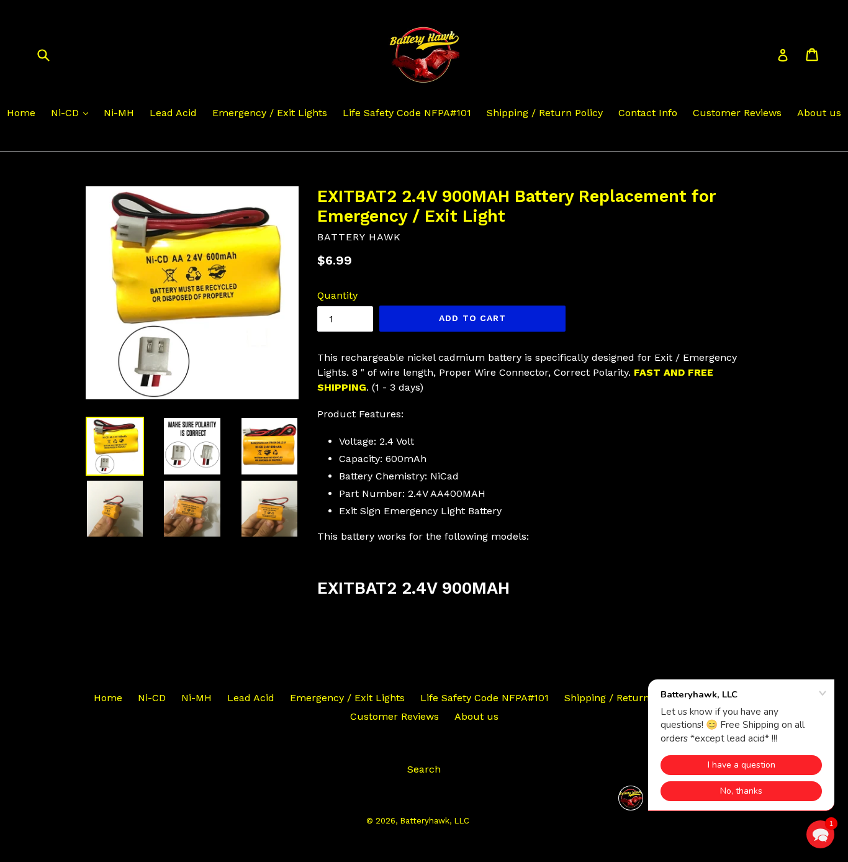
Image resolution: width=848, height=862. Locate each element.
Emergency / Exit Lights (269, 113)
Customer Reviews (737, 113)
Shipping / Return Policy (545, 113)
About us (819, 113)
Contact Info (647, 113)
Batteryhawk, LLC (434, 820)
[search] (51, 54)
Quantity (337, 295)
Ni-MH (119, 113)
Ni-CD (66, 113)
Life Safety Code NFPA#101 (407, 113)
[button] (820, 834)
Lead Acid (173, 113)
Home (21, 113)
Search (424, 769)
